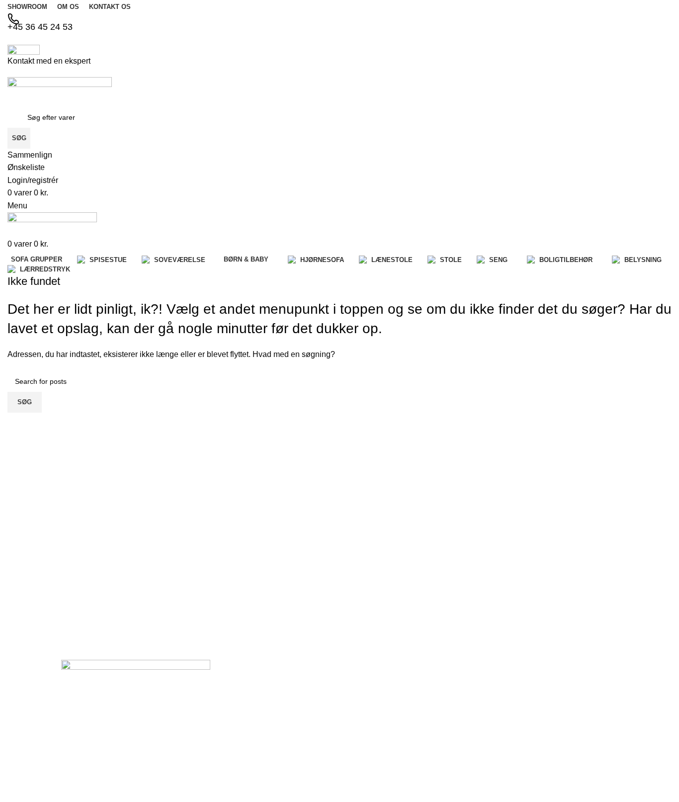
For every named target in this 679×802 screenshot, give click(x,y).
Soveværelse (460, 742)
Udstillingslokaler (375, 742)
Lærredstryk (551, 741)
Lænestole (548, 673)
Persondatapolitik (376, 777)
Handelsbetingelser (379, 760)
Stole (540, 690)
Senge (542, 708)
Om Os (360, 709)
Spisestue (455, 725)
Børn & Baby (460, 760)
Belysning (547, 724)
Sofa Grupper (461, 709)
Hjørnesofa (457, 777)
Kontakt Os (366, 725)
